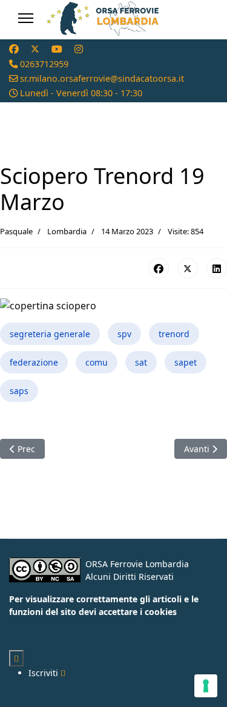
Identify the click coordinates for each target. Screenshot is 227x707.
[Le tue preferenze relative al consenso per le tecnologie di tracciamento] (205, 685)
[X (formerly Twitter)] (187, 268)
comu (96, 362)
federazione (34, 362)
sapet (185, 362)
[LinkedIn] (216, 268)
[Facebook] (14, 49)
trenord (174, 334)
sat (141, 362)
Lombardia (67, 231)
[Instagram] (78, 49)
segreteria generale (50, 334)
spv (124, 334)
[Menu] (25, 18)
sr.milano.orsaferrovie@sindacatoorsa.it (102, 78)
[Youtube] (56, 49)
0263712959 (44, 64)
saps (19, 390)
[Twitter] (35, 49)
